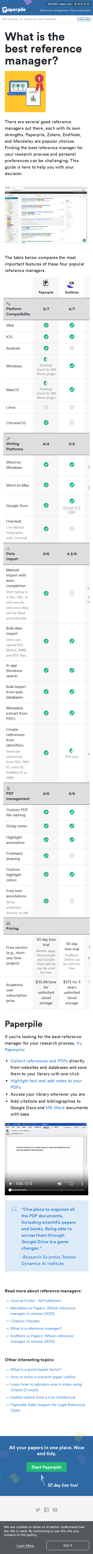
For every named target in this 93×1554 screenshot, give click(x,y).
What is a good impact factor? (35, 1369)
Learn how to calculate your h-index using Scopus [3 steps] (46, 1387)
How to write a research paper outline (42, 1376)
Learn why (84, 19)
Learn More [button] (25, 1546)
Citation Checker (25, 1321)
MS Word (55, 1107)
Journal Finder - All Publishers (35, 1300)
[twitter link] (38, 1510)
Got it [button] (67, 1545)
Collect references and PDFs (39, 1061)
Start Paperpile (46, 1467)
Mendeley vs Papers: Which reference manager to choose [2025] (43, 1311)
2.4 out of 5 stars (71, 509)
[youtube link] (55, 1510)
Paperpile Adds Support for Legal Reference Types (47, 1407)
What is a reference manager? (36, 1328)
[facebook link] (46, 1510)
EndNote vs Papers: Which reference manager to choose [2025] (41, 1338)
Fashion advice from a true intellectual (42, 1397)
